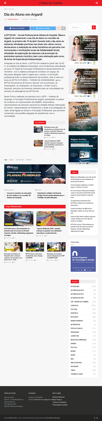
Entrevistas (75, 324)
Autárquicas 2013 (77, 290)
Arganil (11, 159)
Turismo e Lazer (77, 374)
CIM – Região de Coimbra (79, 302)
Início (5, 9)
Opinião (73, 343)
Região (73, 351)
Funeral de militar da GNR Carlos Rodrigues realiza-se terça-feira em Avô (82, 211)
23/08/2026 (48, 137)
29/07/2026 (30, 260)
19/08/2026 (48, 149)
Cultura (74, 309)
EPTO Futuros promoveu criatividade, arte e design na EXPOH (34, 256)
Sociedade (74, 366)
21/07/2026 (51, 260)
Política (74, 347)
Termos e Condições (59, 402)
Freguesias (75, 332)
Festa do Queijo (77, 328)
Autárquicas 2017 (77, 294)
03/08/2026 (8, 262)
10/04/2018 (25, 19)
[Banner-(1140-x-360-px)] (35, 174)
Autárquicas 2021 (77, 298)
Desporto (74, 313)
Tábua (73, 370)
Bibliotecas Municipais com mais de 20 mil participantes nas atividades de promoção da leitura (83, 179)
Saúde (73, 355)
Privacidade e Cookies (59, 405)
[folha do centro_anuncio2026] (83, 259)
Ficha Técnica (57, 399)
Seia (72, 359)
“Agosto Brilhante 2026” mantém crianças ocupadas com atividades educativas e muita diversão (49, 231)
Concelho (9, 224)
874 (54, 137)
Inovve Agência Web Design (52, 418)
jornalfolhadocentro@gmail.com (42, 399)
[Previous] (47, 153)
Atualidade (42, 224)
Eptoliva (28, 159)
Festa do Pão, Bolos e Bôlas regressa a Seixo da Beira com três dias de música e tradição (83, 219)
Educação (11, 9)
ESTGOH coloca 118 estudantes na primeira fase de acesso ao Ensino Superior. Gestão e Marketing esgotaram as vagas (54, 131)
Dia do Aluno (20, 159)
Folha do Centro (51, 3)
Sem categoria (76, 362)
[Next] (51, 153)
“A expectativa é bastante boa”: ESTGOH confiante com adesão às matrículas (82, 203)
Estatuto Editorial (58, 397)
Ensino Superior (77, 321)
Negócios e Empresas (78, 340)
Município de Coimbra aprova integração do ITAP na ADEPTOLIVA (55, 256)
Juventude (75, 336)
